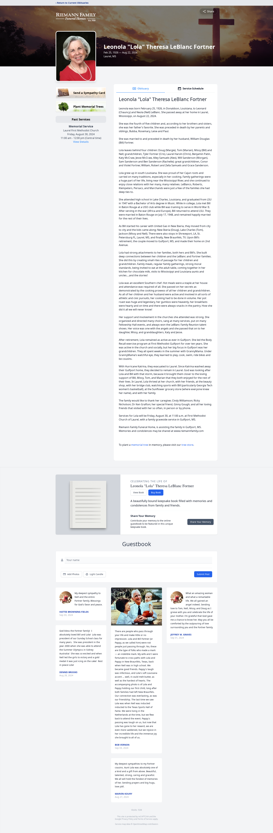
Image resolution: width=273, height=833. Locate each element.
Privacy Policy (127, 819)
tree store (187, 445)
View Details (81, 142)
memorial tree (139, 445)
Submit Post (203, 574)
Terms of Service (145, 819)
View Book (138, 492)
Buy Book (156, 492)
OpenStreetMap (140, 824)
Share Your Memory (200, 521)
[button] (136, 607)
